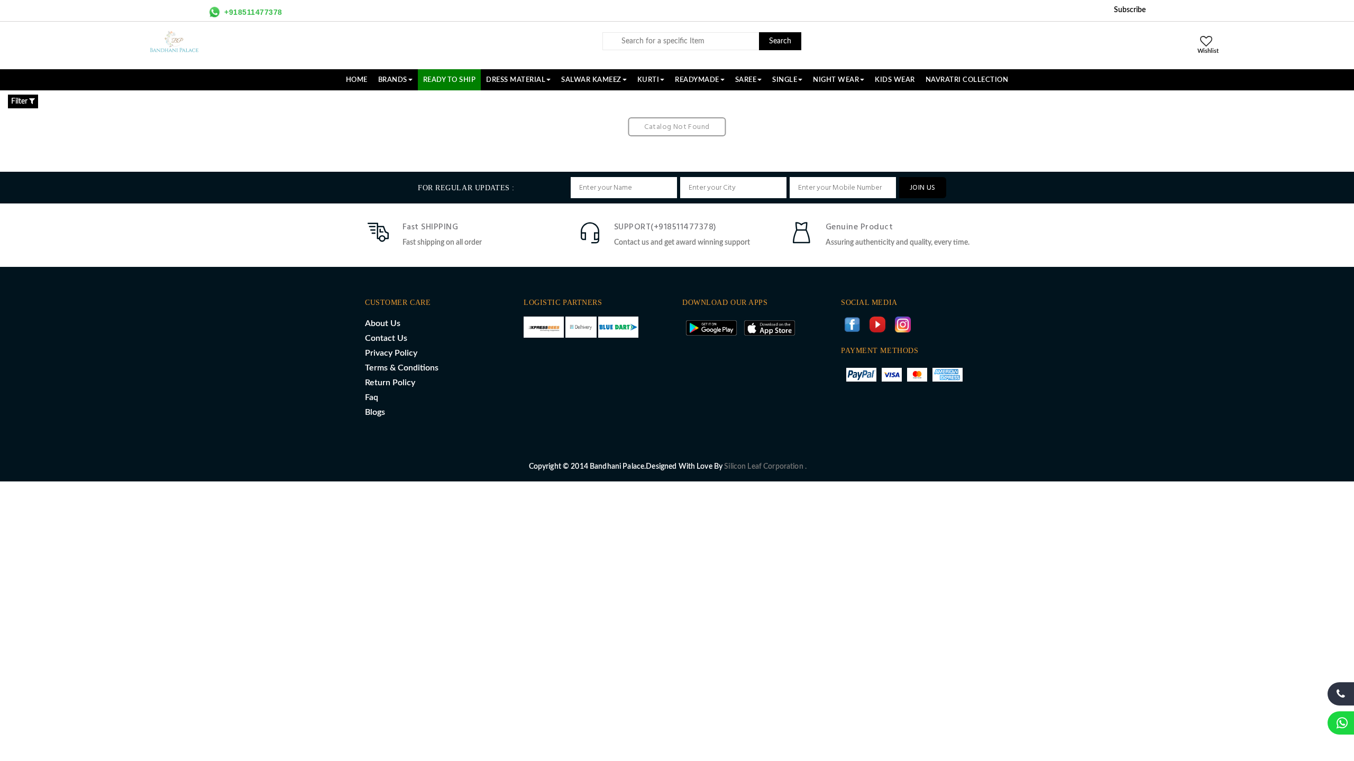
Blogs (375, 412)
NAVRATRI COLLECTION (967, 80)
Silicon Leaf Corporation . (765, 466)
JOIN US (923, 188)
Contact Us (386, 338)
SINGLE (784, 80)
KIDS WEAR (895, 80)
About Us (382, 323)
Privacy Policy (391, 353)
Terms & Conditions (401, 368)
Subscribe (1130, 10)
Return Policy (390, 382)
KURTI (648, 80)
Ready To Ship (449, 80)
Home (357, 80)
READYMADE (697, 80)
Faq (371, 397)
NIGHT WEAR (836, 80)
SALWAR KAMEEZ (591, 80)
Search (780, 41)
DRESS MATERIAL (515, 80)
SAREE (746, 80)
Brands (392, 80)
